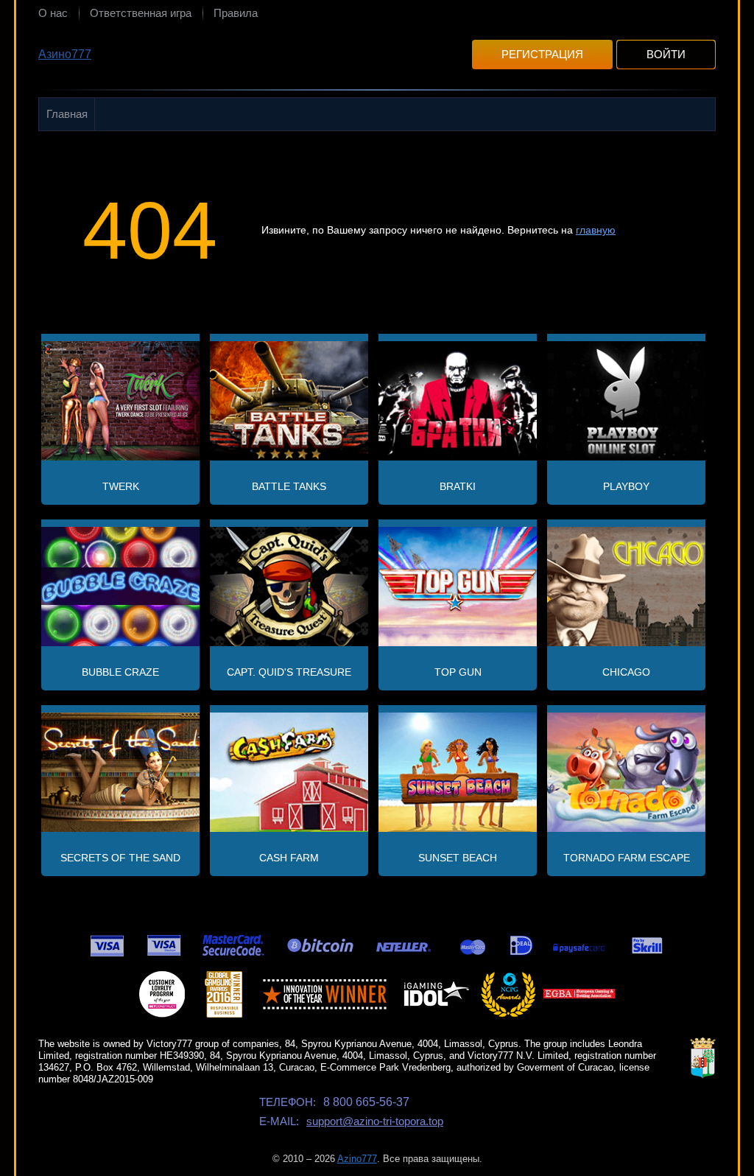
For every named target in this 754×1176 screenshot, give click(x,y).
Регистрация (542, 54)
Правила (236, 13)
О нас (53, 13)
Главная (67, 114)
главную (596, 230)
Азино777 (64, 54)
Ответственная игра (140, 13)
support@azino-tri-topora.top (374, 1121)
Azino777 (357, 1158)
